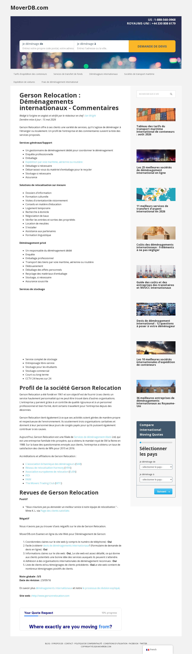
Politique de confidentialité (88, 643)
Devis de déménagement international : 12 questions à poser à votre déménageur (155, 323)
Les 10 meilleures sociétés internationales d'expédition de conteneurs (155, 362)
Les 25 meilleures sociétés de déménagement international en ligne (154, 170)
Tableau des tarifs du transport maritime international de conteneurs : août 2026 (155, 130)
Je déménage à (147, 474)
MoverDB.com (29, 7)
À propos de (57, 643)
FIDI (28, 475)
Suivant (162, 491)
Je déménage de (147, 461)
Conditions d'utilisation (115, 643)
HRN (67, 467)
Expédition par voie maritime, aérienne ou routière (54, 162)
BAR (78, 464)
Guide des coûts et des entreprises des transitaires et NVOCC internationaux (155, 284)
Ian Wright (90, 115)
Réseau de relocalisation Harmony (45, 467)
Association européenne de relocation (47, 471)
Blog (47, 643)
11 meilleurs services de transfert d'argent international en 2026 (152, 208)
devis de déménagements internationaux (66, 545)
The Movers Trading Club (40, 483)
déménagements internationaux (54, 588)
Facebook (133, 643)
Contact (68, 643)
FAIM (28, 479)
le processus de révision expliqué (101, 588)
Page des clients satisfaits (54, 510)
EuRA (72, 471)
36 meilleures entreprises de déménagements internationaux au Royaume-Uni (155, 402)
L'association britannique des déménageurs (50, 464)
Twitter (143, 643)
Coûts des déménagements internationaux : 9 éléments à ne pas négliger (155, 247)
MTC (58, 483)
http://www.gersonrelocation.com (50, 595)
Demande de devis (152, 46)
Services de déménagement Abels (92, 437)
